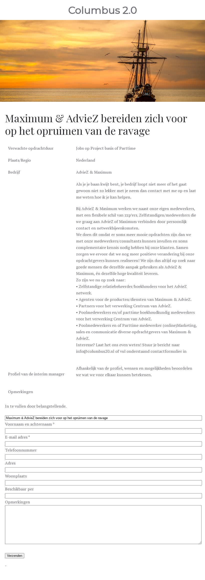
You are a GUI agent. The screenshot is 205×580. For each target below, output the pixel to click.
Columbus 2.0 (102, 10)
